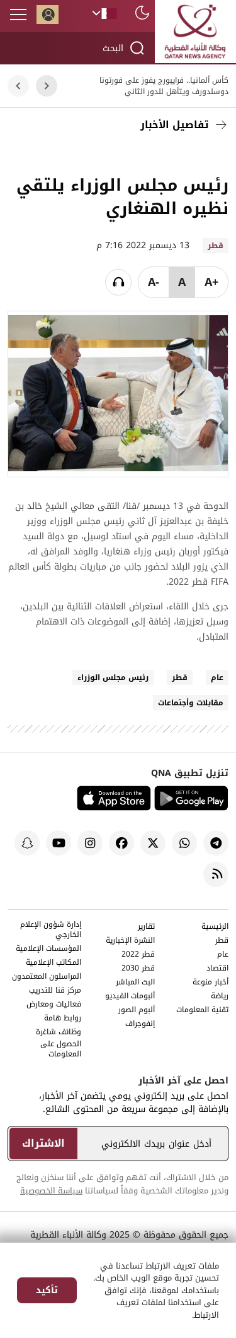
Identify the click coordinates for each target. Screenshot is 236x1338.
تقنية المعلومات (202, 1011)
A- (153, 282)
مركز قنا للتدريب (55, 991)
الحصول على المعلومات (60, 1050)
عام (217, 677)
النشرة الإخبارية (130, 941)
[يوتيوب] (58, 843)
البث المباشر (135, 983)
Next (18, 86)
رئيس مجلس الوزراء (113, 677)
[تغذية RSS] (215, 874)
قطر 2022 (138, 955)
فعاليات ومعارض (53, 1005)
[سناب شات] (27, 843)
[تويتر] (187, 154)
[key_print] (64, 154)
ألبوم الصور (136, 1011)
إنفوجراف (140, 1024)
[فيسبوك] (215, 154)
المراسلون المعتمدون (46, 977)
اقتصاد (217, 969)
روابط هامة (62, 1019)
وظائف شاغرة (58, 1033)
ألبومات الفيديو (130, 997)
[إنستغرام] (90, 843)
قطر (180, 677)
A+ (211, 282)
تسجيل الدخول (48, 14)
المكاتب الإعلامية (53, 963)
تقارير (146, 927)
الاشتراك (43, 1143)
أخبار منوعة (210, 983)
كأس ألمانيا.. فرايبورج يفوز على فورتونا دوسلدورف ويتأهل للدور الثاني (163, 86)
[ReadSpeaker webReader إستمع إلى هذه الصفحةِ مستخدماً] (118, 282)
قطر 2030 (138, 969)
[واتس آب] (184, 843)
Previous (46, 86)
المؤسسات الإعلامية (48, 949)
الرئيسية (214, 927)
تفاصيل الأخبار (174, 124)
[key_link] (130, 154)
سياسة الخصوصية (51, 1190)
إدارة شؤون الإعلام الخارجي (50, 930)
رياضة (219, 997)
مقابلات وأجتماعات (190, 702)
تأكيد (47, 1290)
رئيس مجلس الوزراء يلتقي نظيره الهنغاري (122, 197)
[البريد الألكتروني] (159, 154)
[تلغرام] (215, 843)
